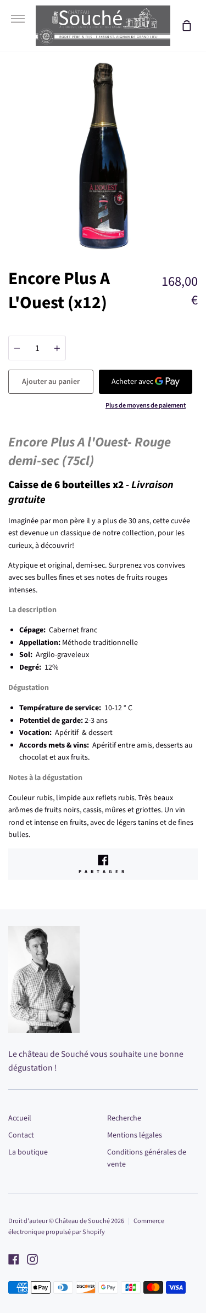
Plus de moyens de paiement (145, 405)
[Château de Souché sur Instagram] (32, 1259)
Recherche (124, 1118)
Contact (21, 1135)
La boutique (28, 1152)
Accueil (19, 1118)
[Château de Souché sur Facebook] (13, 1259)
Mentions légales (134, 1135)
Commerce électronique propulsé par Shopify (86, 1226)
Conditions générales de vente (146, 1158)
